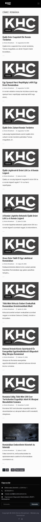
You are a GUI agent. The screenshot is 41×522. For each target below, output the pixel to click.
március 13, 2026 (23, 357)
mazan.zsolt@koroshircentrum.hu (15, 494)
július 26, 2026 (22, 176)
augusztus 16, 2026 (23, 88)
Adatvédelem (25, 497)
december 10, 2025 (23, 405)
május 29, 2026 (22, 264)
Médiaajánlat (5, 499)
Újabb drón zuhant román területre (18, 127)
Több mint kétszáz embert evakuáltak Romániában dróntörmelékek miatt (18, 304)
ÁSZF (32, 497)
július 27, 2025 (22, 450)
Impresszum (9, 497)
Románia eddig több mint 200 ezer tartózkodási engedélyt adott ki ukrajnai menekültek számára (20, 399)
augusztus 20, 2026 (23, 43)
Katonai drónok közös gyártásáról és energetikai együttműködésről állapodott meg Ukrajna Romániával (20, 351)
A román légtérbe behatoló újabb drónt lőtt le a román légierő (20, 217)
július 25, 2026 (22, 221)
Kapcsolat (17, 497)
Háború (8, 30)
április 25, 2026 (22, 309)
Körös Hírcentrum (9, 43)
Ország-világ (10, 438)
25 (13, 470)
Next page (20, 470)
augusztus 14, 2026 (23, 131)
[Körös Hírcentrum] (7, 4)
